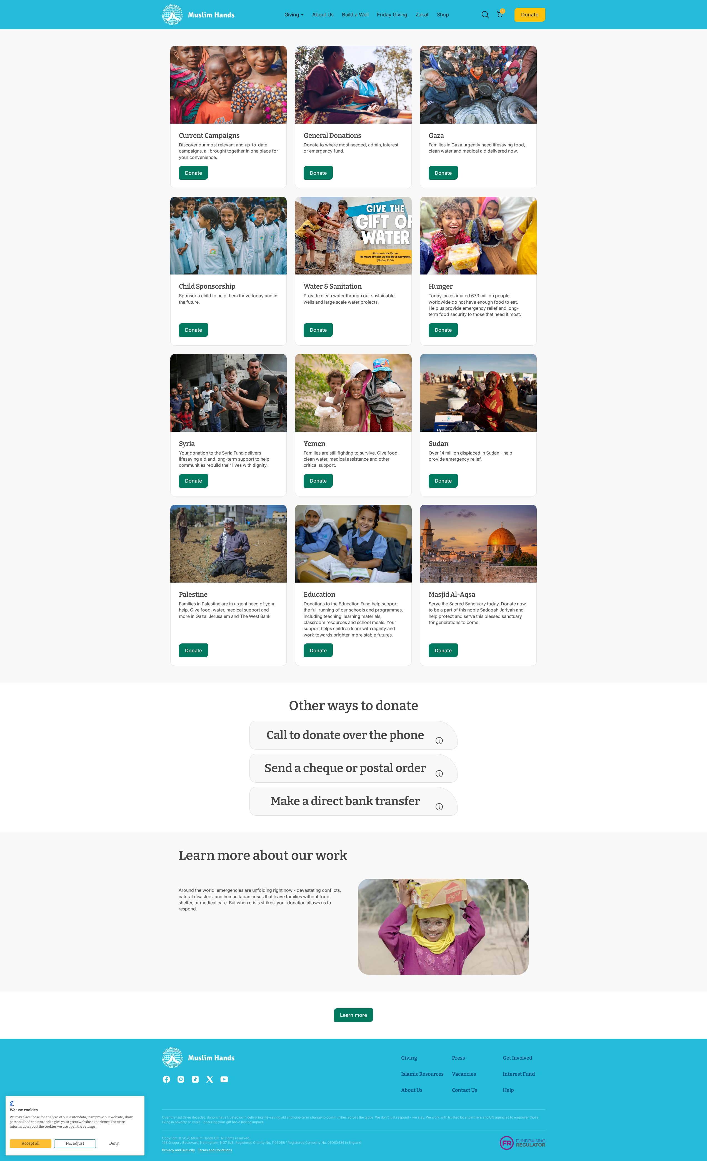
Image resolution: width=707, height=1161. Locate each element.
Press (458, 1058)
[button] (294, 15)
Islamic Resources (422, 1074)
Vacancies (464, 1074)
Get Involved (517, 1058)
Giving (409, 1058)
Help (508, 1090)
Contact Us (464, 1090)
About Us (412, 1090)
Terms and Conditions (215, 1150)
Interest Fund (519, 1074)
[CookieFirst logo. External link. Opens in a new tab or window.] (12, 1103)
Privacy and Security (178, 1150)
